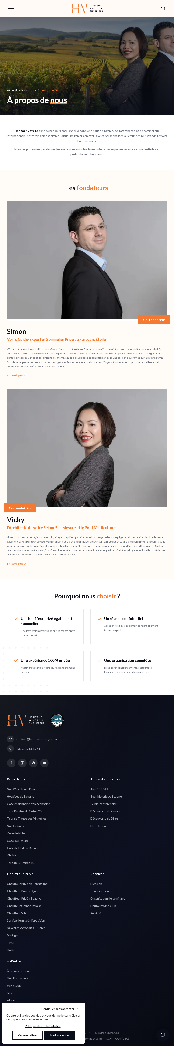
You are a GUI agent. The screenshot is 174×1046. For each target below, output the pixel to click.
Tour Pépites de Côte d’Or (24, 811)
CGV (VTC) (122, 1038)
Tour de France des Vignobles (26, 818)
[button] (11, 8)
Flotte (11, 950)
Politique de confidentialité (85, 1038)
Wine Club (14, 985)
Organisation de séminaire (107, 898)
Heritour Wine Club (103, 906)
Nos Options (15, 826)
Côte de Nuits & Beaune (23, 848)
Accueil (12, 90)
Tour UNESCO (100, 789)
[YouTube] (44, 763)
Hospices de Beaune (20, 796)
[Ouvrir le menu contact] (163, 1035)
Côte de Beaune (18, 840)
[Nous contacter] (163, 8)
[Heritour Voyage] (87, 8)
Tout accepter (59, 1035)
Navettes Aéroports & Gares (26, 928)
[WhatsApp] (33, 763)
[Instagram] (22, 763)
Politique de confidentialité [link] (43, 1026)
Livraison (96, 884)
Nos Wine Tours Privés (22, 789)
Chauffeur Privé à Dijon (22, 891)
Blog (10, 993)
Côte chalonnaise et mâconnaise (28, 804)
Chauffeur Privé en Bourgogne (27, 884)
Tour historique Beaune (106, 796)
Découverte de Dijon (104, 818)
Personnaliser (27, 1035)
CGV (109, 1038)
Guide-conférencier (103, 804)
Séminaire (96, 913)
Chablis (12, 855)
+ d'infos (27, 90)
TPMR (11, 942)
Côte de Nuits (16, 833)
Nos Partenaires (17, 978)
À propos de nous (18, 971)
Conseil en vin (99, 891)
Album (11, 1000)
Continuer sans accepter (57, 1009)
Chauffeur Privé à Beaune (24, 898)
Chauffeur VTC (17, 913)
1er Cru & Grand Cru (20, 863)
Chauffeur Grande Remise (24, 906)
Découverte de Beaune (105, 811)
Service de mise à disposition (26, 920)
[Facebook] (11, 763)
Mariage (12, 935)
